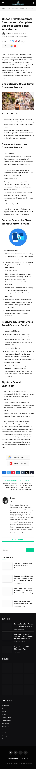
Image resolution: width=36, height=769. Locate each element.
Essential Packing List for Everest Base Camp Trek (23, 602)
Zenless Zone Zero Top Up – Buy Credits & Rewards (23, 625)
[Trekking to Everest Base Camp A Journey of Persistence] (7, 566)
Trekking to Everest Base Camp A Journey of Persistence (23, 565)
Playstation (5, 727)
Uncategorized (6, 736)
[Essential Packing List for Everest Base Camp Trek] (7, 603)
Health (4, 714)
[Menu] (3, 3)
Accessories (6, 705)
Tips (3, 730)
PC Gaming (5, 724)
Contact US (24, 758)
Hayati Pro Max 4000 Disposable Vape (21, 648)
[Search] (33, 3)
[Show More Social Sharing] (22, 41)
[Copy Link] (19, 41)
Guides (4, 711)
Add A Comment (18, 539)
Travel (4, 733)
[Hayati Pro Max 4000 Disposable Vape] (7, 649)
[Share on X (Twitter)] (13, 41)
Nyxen (10, 34)
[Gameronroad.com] (18, 3)
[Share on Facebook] (10, 41)
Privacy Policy (13, 758)
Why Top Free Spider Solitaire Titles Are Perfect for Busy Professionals (24, 636)
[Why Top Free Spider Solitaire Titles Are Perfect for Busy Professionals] (7, 636)
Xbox (3, 739)
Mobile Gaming (6, 717)
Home (3, 8)
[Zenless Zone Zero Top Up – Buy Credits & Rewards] (7, 626)
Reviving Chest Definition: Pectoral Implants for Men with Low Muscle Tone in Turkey (23, 579)
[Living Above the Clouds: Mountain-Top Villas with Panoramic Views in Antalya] (7, 591)
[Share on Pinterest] (16, 41)
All (2, 708)
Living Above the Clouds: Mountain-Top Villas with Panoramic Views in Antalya (24, 591)
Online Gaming (6, 720)
